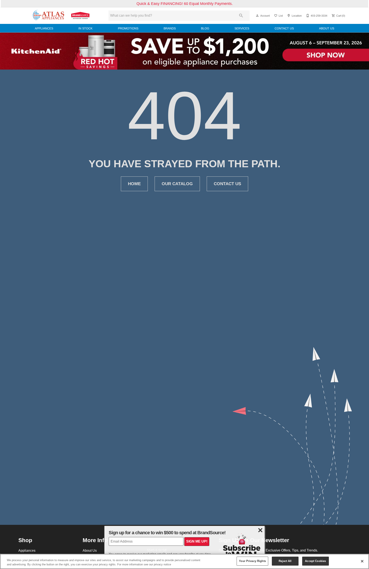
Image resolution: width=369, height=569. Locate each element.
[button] (257, 15)
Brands (170, 28)
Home (134, 183)
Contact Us (284, 28)
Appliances (44, 28)
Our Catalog (177, 183)
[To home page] (61, 15)
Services (241, 28)
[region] (184, 561)
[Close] (362, 561)
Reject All (285, 561)
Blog (205, 28)
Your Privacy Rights (252, 561)
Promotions (128, 28)
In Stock (85, 28)
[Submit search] (241, 15)
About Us (326, 28)
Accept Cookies (315, 561)
